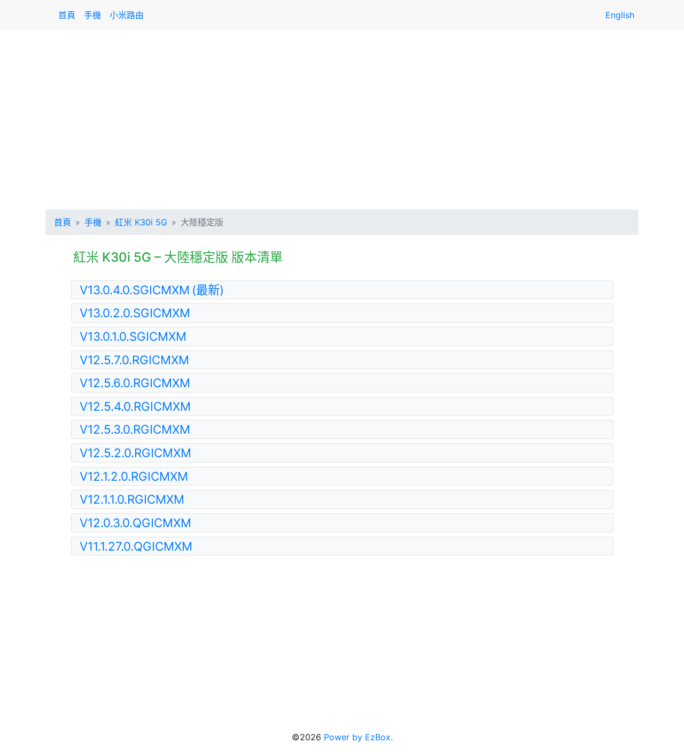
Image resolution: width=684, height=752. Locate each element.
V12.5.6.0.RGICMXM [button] (135, 382)
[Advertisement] (342, 117)
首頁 (66, 15)
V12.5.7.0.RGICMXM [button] (134, 359)
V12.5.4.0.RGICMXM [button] (135, 406)
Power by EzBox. (358, 737)
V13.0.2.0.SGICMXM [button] (135, 313)
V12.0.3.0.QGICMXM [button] (135, 522)
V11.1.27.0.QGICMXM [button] (136, 546)
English (619, 15)
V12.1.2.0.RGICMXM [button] (134, 476)
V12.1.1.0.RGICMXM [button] (132, 499)
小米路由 (127, 15)
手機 (92, 15)
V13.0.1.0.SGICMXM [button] (133, 336)
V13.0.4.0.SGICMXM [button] (152, 290)
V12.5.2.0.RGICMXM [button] (135, 452)
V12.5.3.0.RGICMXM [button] (135, 429)
